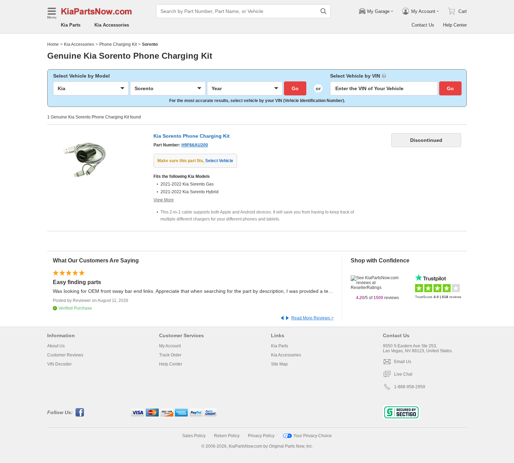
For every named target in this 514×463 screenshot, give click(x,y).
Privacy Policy (261, 435)
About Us (56, 345)
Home (53, 44)
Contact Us (423, 25)
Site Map (279, 364)
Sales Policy (194, 435)
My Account (170, 345)
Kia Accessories (111, 25)
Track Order (170, 355)
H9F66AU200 (194, 145)
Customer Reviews (65, 355)
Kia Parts (70, 25)
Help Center (455, 25)
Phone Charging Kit (118, 44)
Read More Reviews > (312, 318)
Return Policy (227, 435)
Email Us (402, 361)
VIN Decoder (59, 364)
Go (295, 88)
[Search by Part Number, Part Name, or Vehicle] (323, 11)
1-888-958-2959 (409, 386)
